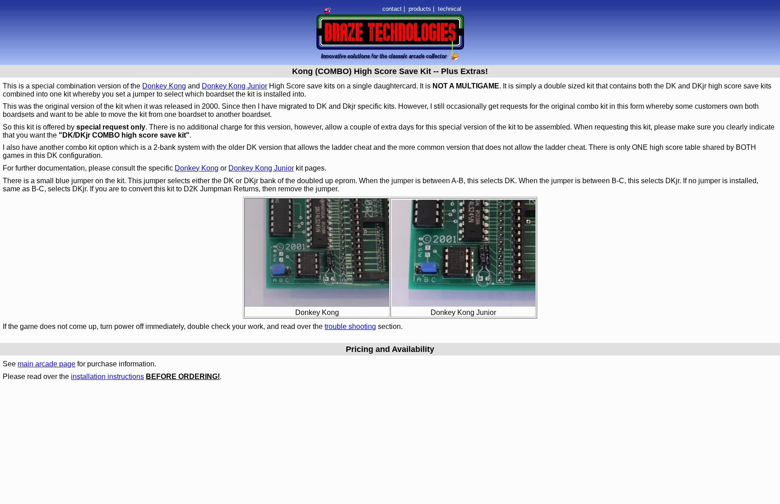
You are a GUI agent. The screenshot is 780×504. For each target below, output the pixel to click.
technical (449, 8)
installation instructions (107, 376)
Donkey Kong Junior (234, 86)
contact (392, 8)
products (420, 8)
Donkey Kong (164, 86)
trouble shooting (350, 326)
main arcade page (46, 364)
